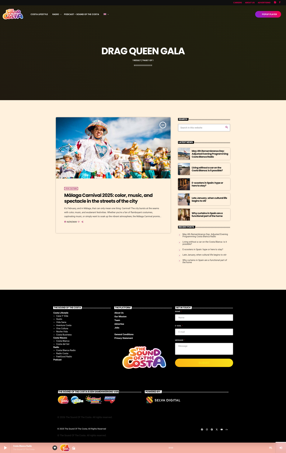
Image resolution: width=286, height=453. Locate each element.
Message (179, 340)
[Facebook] (279, 2)
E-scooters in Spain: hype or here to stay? (207, 184)
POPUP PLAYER (268, 14)
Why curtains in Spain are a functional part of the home (207, 214)
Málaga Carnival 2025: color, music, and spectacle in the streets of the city (108, 198)
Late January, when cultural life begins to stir (209, 199)
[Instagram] (275, 2)
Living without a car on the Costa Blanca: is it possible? (207, 169)
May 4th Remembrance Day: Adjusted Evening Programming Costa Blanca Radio (210, 153)
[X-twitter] (217, 429)
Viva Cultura (71, 188)
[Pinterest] (212, 429)
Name (178, 311)
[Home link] (13, 14)
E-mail (178, 326)
